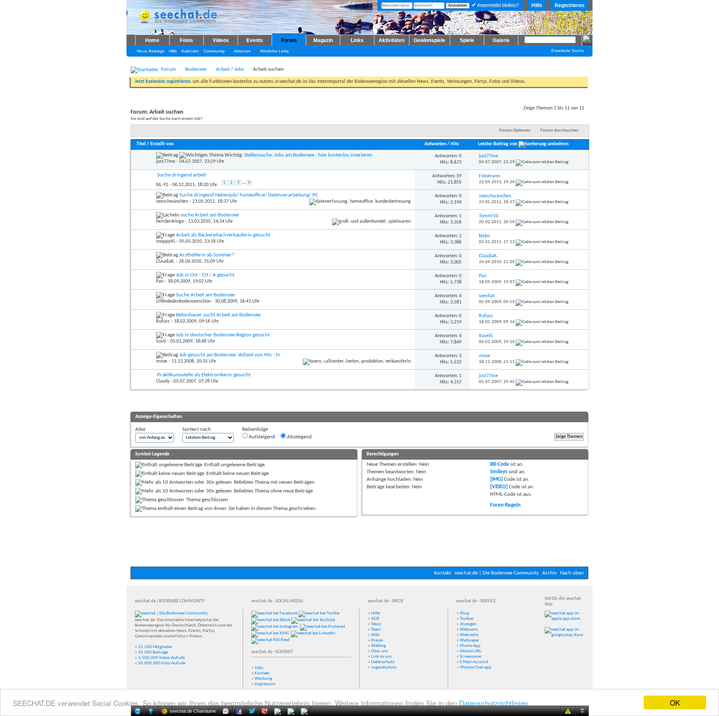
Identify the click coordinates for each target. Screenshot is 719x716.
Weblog (378, 646)
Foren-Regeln (505, 505)
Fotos (186, 40)
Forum (289, 40)
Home (152, 40)
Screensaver (471, 656)
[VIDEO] (499, 487)
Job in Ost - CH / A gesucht (205, 275)
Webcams (469, 629)
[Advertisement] (359, 541)
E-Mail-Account (474, 662)
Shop (464, 613)
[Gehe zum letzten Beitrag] (542, 162)
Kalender (190, 51)
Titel (141, 144)
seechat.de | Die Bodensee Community (496, 573)
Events (254, 40)
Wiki (375, 635)
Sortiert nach (196, 429)
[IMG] (496, 479)
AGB (375, 619)
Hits (455, 144)
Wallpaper (469, 640)
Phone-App (470, 646)
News (376, 624)
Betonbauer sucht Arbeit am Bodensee (218, 315)
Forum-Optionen (515, 130)
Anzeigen (468, 624)
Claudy (162, 381)
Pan (160, 281)
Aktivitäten (391, 40)
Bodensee (195, 69)
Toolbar (467, 619)
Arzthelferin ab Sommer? (206, 255)
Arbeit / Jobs (230, 69)
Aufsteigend (261, 437)
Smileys (498, 472)
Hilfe (536, 5)
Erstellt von (162, 144)
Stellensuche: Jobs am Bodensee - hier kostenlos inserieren (308, 155)
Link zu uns (381, 656)
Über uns (379, 651)
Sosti (161, 341)
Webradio (469, 635)
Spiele (467, 40)
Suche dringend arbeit (181, 175)
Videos (221, 40)
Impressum (265, 684)
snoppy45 (165, 241)
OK (675, 702)
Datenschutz (382, 662)
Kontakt (442, 573)
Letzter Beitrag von (497, 144)
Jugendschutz (384, 667)
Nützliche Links (274, 51)
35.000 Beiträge (153, 652)
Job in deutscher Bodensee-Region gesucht (223, 335)
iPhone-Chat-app (475, 667)
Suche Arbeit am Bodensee (205, 295)
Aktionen (242, 51)
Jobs (259, 668)
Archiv (549, 573)
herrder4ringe (170, 221)
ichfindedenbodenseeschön (183, 301)
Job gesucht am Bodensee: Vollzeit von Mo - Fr (229, 355)
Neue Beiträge (151, 51)
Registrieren (569, 5)
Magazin (323, 40)
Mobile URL (470, 651)
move (161, 361)
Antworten (435, 144)
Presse (377, 640)
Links (357, 40)
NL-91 (162, 184)
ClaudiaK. (165, 261)
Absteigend (299, 437)
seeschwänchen (172, 201)
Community (214, 51)
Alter (140, 429)
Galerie (501, 40)
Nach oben (572, 573)
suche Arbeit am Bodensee (210, 215)
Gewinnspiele (429, 40)
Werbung (263, 678)
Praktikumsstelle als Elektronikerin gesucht (203, 375)
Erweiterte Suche (567, 50)
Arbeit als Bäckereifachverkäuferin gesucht (223, 235)
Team (376, 629)
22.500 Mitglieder (155, 647)
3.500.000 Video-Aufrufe (161, 658)
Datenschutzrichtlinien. (494, 703)
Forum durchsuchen (559, 130)
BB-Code (499, 464)
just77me (165, 161)
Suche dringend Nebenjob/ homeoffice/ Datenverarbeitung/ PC (248, 195)
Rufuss (163, 321)
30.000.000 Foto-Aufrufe (161, 663)
